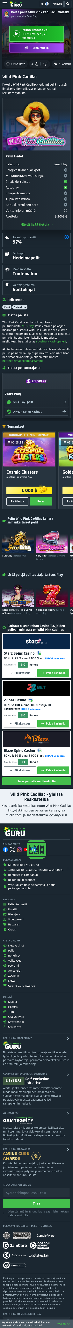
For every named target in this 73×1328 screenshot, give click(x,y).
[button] (66, 237)
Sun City (14, 555)
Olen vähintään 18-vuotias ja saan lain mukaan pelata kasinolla (38, 1213)
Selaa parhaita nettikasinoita (37, 781)
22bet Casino (15, 700)
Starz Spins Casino (20, 653)
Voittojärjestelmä (24, 285)
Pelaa (41, 501)
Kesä (7, 307)
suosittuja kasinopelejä (51, 341)
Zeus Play (27, 326)
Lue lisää (37, 1325)
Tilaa (36, 1203)
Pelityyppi (19, 253)
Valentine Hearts (50, 611)
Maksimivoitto (22, 269)
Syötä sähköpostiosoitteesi (22, 1190)
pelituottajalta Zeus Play (24, 16)
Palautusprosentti (24, 237)
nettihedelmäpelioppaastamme (22, 361)
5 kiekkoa (20, 307)
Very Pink (50, 557)
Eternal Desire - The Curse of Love (17, 611)
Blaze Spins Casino (20, 750)
